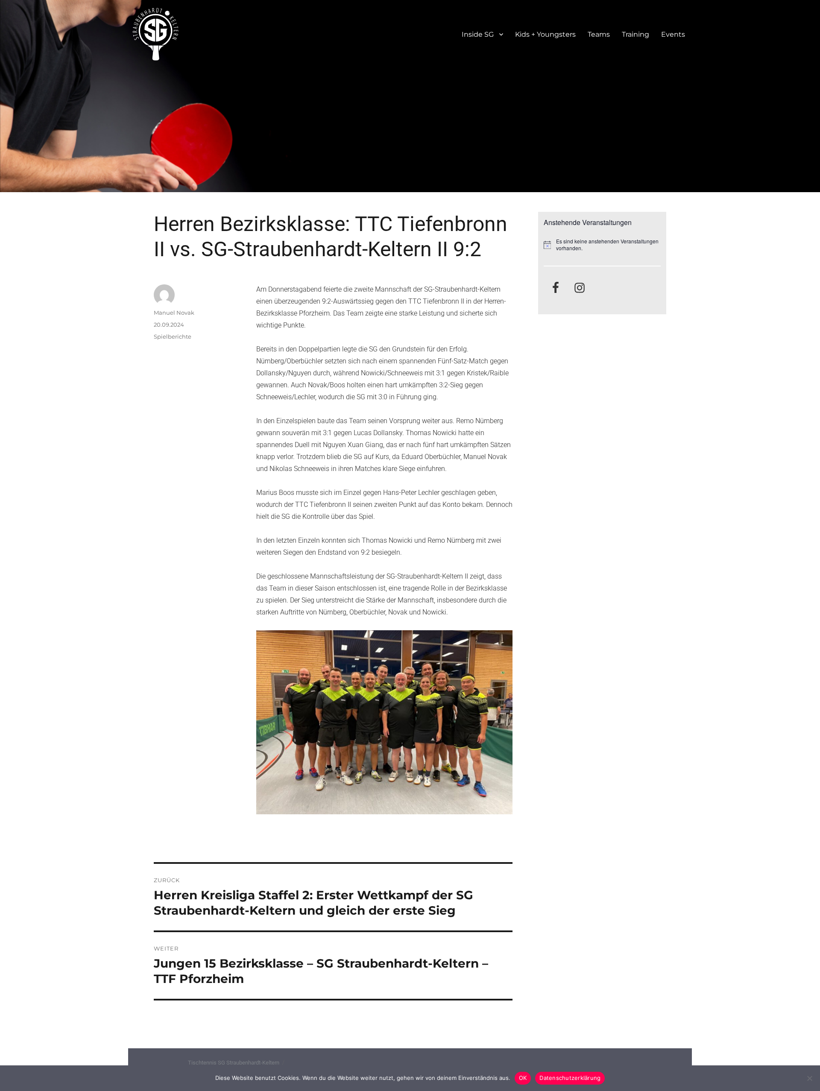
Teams (599, 34)
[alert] (602, 245)
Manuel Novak (174, 312)
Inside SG (478, 34)
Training (635, 34)
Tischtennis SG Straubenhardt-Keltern (233, 1062)
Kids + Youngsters (545, 34)
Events (673, 34)
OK (523, 1077)
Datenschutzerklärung (569, 1077)
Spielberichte (172, 336)
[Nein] (809, 1078)
